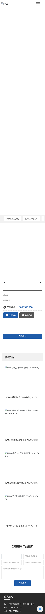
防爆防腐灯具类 (12, 219)
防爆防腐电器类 (31, 219)
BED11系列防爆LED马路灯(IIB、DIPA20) (23, 398)
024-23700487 (15, 607)
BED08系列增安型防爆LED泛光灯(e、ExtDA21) (22, 484)
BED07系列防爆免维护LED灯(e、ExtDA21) (22, 527)
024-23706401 (15, 611)
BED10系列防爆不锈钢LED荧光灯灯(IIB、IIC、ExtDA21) (22, 441)
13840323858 (25, 307)
